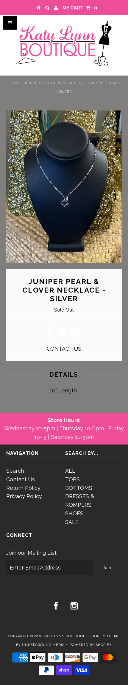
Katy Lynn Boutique (64, 636)
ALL (70, 471)
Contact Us (20, 479)
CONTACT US (64, 349)
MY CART (80, 8)
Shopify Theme (104, 636)
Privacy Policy (24, 496)
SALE (72, 522)
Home (13, 83)
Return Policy (23, 488)
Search (15, 471)
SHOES (74, 513)
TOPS (72, 479)
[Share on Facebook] (50, 334)
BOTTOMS (78, 488)
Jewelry (33, 83)
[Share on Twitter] (61, 334)
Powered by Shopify (91, 645)
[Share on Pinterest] (75, 334)
